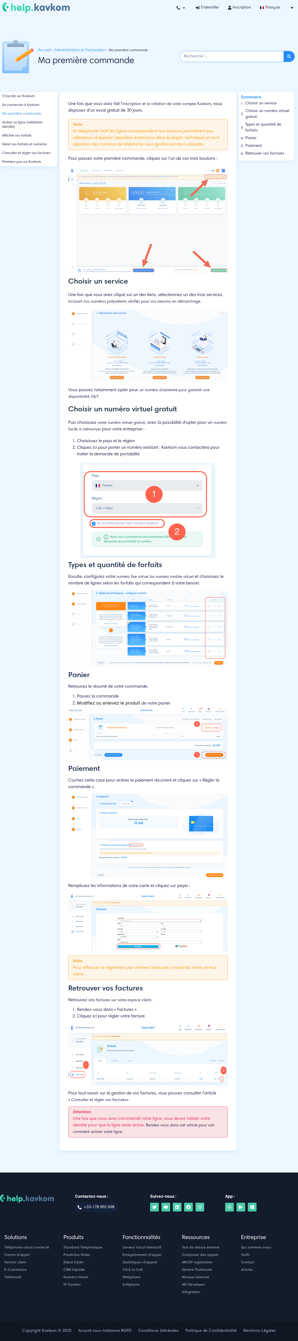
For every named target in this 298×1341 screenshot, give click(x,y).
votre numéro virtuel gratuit (121, 423)
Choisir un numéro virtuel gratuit (267, 114)
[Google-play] (240, 1207)
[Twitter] (154, 1207)
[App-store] (229, 1207)
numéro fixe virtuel (132, 577)
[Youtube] (165, 1207)
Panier (251, 138)
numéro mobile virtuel (175, 577)
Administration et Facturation (79, 50)
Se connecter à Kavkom (20, 105)
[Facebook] (188, 1207)
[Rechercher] (289, 56)
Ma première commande (21, 114)
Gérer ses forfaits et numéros (24, 144)
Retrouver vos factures (264, 154)
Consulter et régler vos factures (26, 153)
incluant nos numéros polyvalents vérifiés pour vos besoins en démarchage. (134, 302)
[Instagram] (199, 1207)
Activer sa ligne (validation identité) (22, 125)
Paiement (253, 146)
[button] (277, 7)
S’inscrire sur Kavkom (18, 96)
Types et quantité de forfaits (263, 128)
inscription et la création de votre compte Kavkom (167, 104)
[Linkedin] (177, 1207)
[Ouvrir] (184, 8)
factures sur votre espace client (123, 1000)
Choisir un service (261, 103)
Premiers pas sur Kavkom (21, 162)
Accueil (44, 50)
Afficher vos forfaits (17, 135)
